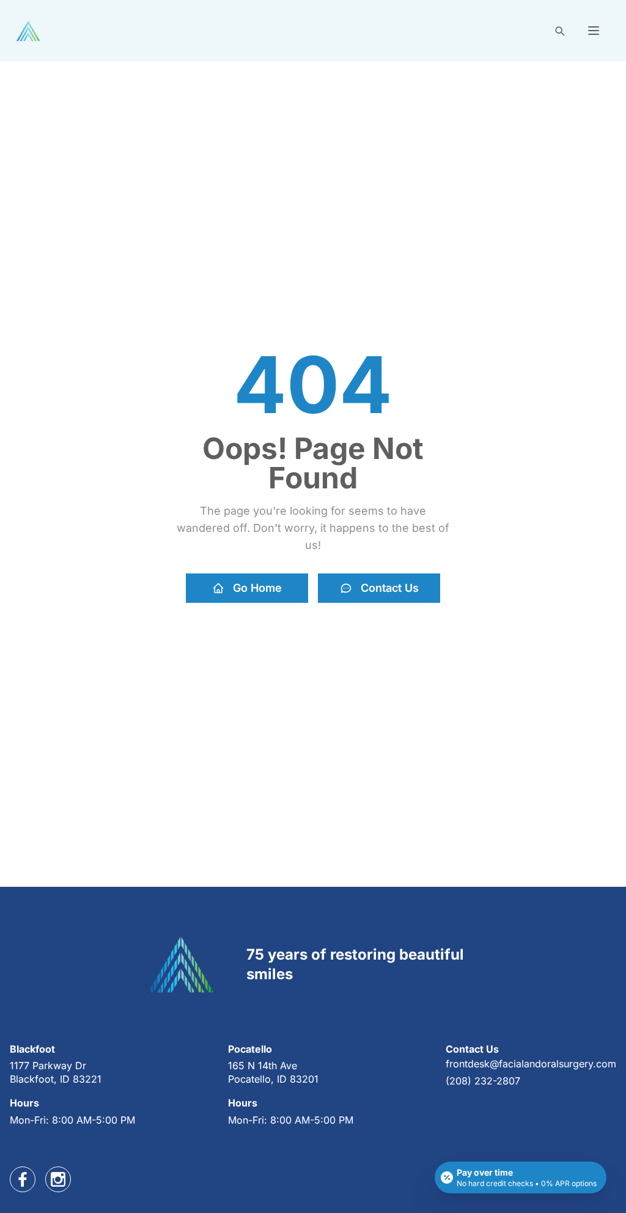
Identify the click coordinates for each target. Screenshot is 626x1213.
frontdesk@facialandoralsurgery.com (531, 1064)
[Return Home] (28, 31)
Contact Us (390, 587)
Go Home (257, 587)
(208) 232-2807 (483, 1081)
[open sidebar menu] (593, 30)
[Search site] (559, 30)
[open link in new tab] (22, 1179)
